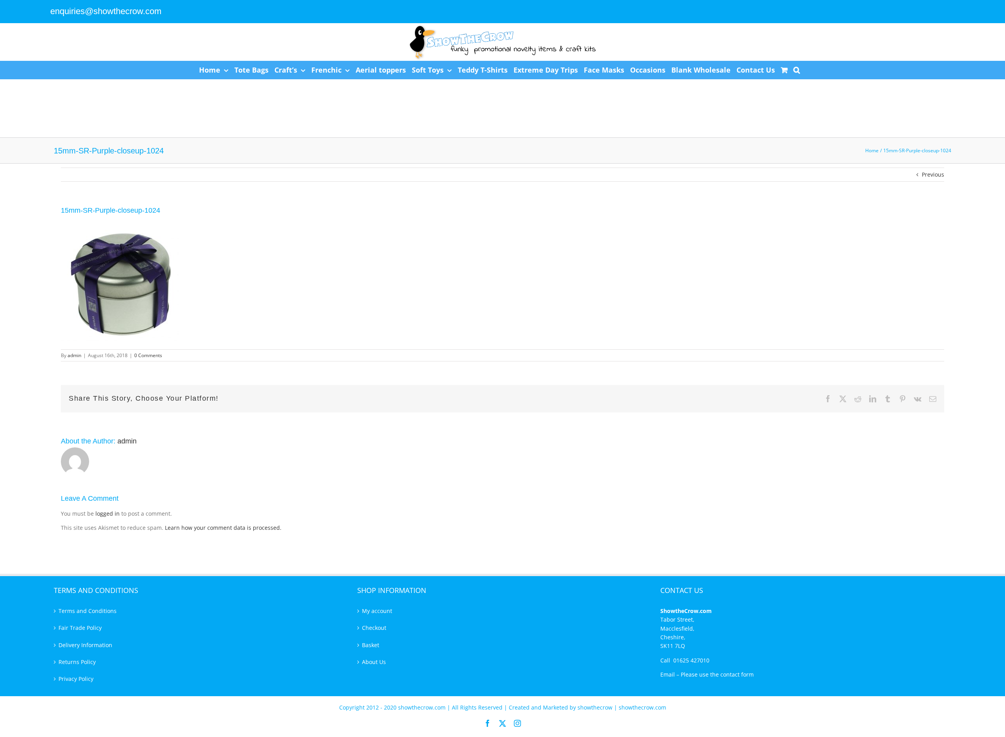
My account (377, 611)
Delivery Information (85, 645)
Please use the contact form (717, 674)
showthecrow (595, 707)
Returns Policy (77, 662)
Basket (370, 645)
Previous (933, 174)
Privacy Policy (75, 678)
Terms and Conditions (87, 611)
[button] (796, 70)
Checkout (374, 627)
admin (74, 355)
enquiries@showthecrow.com (105, 11)
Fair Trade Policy (80, 627)
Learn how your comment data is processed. (223, 527)
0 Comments (148, 355)
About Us (374, 662)
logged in (107, 513)
